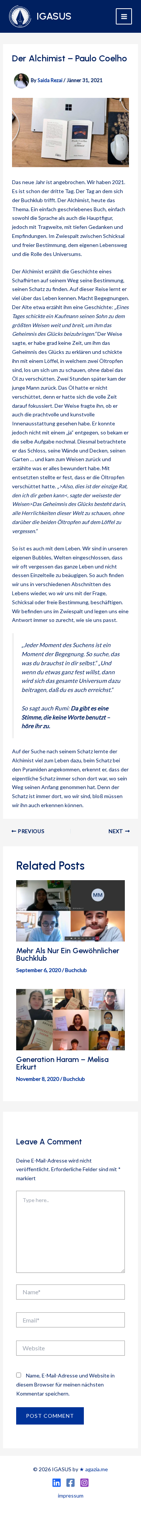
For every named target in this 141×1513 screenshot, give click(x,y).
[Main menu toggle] (124, 16)
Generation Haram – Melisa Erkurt (62, 1063)
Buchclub (76, 970)
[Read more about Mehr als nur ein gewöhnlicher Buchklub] (70, 910)
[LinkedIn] (56, 1482)
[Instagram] (84, 1482)
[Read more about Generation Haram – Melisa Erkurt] (70, 1019)
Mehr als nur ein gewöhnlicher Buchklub (67, 954)
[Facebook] (70, 1482)
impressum (70, 1495)
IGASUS (53, 16)
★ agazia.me (93, 1469)
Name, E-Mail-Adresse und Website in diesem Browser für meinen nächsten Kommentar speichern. (65, 1384)
